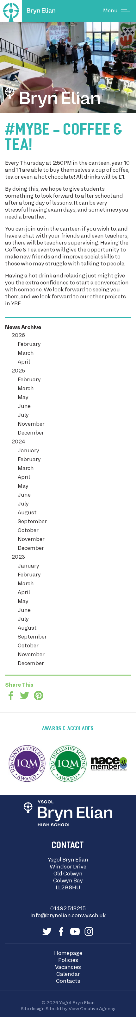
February (29, 344)
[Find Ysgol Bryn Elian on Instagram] (89, 931)
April (24, 362)
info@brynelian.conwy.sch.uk (68, 915)
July (23, 415)
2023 (18, 557)
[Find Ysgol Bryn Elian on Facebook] (61, 931)
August (27, 513)
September (32, 521)
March (26, 353)
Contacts (68, 981)
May (23, 397)
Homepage (68, 953)
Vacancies (68, 967)
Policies (68, 960)
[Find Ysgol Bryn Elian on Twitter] (47, 931)
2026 (18, 335)
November (31, 424)
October (28, 530)
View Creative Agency (92, 1009)
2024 (18, 442)
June (24, 406)
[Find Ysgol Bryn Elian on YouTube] (75, 931)
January (28, 451)
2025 (18, 371)
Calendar (68, 974)
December (31, 433)
